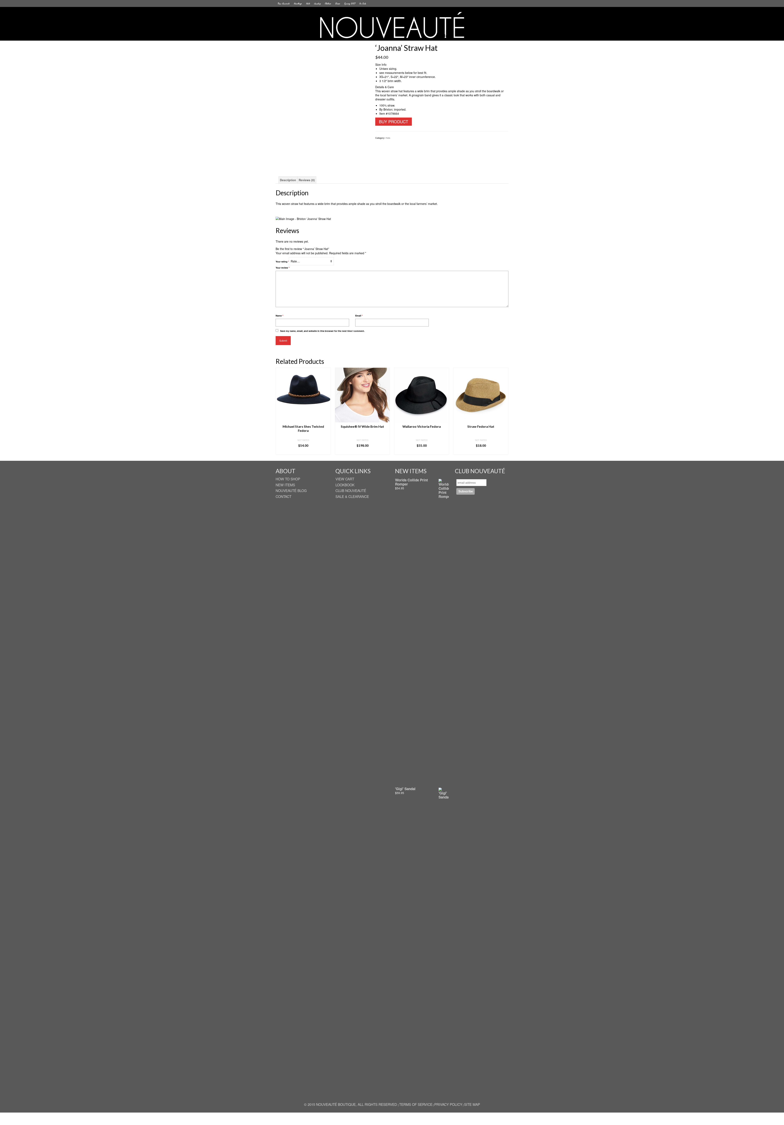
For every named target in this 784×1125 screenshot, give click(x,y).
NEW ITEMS (285, 484)
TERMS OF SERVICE (415, 1104)
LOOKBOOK (344, 484)
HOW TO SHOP (288, 478)
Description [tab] (288, 180)
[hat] (322, 104)
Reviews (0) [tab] (307, 180)
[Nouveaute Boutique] (392, 25)
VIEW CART (344, 478)
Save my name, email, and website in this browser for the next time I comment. (322, 330)
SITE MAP (472, 1104)
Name (279, 315)
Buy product (393, 121)
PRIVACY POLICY (448, 1104)
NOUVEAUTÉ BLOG (291, 490)
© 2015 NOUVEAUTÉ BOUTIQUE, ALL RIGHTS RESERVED (351, 1104)
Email (359, 315)
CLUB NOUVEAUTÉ (350, 490)
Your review (283, 267)
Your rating (282, 261)
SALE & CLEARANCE (352, 496)
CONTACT (283, 496)
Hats (388, 137)
